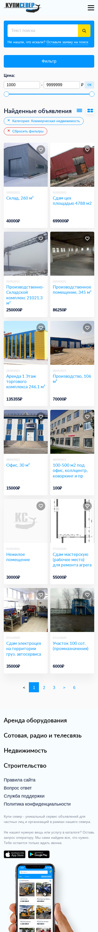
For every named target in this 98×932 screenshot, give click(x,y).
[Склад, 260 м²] (26, 165)
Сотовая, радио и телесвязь (43, 735)
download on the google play (39, 854)
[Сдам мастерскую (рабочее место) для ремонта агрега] (72, 521)
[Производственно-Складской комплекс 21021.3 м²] (26, 254)
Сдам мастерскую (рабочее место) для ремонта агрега (72, 560)
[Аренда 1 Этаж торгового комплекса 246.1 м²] (26, 343)
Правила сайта (19, 779)
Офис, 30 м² (18, 465)
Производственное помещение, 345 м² (72, 289)
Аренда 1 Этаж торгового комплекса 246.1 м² (25, 381)
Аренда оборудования (35, 720)
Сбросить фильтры (27, 131)
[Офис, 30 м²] (26, 432)
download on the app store (14, 854)
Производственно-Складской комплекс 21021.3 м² (25, 295)
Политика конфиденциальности (37, 804)
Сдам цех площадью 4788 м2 (72, 200)
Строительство (25, 765)
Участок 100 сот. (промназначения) (70, 646)
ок (89, 84)
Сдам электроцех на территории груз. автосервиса (23, 649)
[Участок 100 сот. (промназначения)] (72, 610)
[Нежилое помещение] (26, 521)
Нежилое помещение (18, 557)
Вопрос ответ (18, 788)
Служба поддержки (24, 796)
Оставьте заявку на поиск (67, 42)
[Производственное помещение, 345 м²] (72, 254)
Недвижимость (25, 750)
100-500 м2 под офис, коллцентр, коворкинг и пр (70, 470)
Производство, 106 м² (72, 378)
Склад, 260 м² (20, 198)
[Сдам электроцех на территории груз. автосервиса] (26, 610)
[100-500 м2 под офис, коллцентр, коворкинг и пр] (72, 432)
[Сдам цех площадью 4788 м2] (72, 165)
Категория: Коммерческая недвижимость (45, 121)
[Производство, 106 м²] (72, 343)
